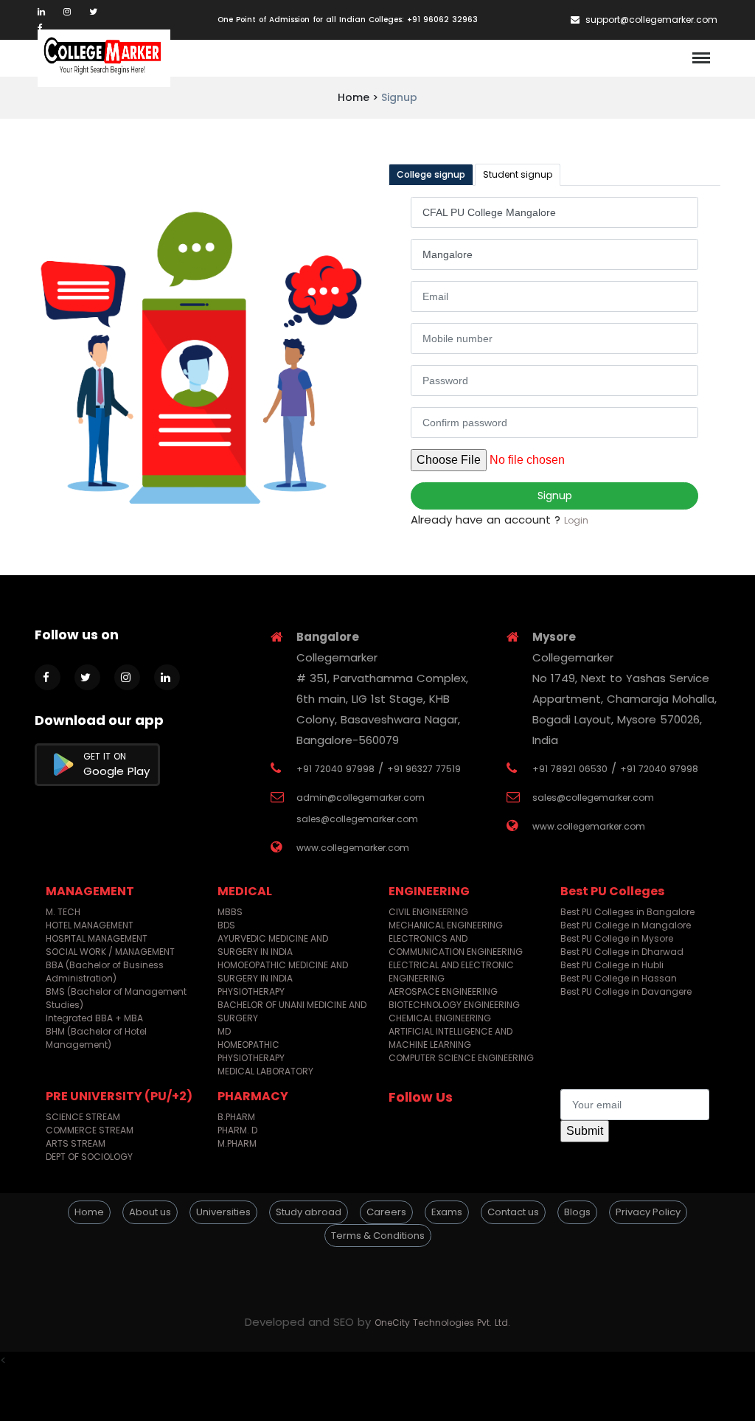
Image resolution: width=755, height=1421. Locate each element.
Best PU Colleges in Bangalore (627, 912)
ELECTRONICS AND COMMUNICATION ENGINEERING (456, 945)
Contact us (513, 1212)
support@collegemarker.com (650, 19)
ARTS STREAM (75, 1143)
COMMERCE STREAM (89, 1130)
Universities (223, 1212)
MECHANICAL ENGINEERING (446, 925)
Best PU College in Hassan (618, 978)
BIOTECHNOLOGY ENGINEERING (454, 1004)
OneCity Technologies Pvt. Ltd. (442, 1322)
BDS (226, 925)
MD (224, 1031)
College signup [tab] (431, 174)
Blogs (577, 1212)
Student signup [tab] (517, 174)
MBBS (230, 912)
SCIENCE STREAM (83, 1117)
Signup (554, 495)
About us (150, 1212)
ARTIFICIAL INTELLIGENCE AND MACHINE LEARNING (450, 1038)
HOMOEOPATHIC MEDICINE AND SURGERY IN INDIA (283, 971)
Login (576, 520)
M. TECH (63, 912)
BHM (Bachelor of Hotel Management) (96, 1038)
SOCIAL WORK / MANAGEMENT (110, 951)
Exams (446, 1212)
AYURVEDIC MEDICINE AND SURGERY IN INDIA (273, 945)
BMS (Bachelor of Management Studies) (116, 998)
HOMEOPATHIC (248, 1044)
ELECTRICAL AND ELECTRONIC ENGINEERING (451, 971)
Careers (386, 1212)
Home (89, 1212)
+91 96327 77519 (424, 768)
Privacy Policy (648, 1212)
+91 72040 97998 (335, 768)
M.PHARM (237, 1143)
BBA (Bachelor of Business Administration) (105, 971)
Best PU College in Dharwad (621, 951)
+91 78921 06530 (570, 768)
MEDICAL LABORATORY (265, 1071)
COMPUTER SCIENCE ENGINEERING (461, 1058)
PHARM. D (237, 1130)
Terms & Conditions (378, 1236)
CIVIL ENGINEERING (428, 912)
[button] (377, 1274)
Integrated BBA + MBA (94, 1018)
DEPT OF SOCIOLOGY (89, 1156)
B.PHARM (236, 1117)
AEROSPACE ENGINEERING (443, 991)
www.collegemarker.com (352, 847)
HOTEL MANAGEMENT (89, 925)
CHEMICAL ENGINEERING (440, 1018)
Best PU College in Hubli (612, 965)
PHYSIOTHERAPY (251, 991)
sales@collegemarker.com (357, 819)
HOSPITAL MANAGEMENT (96, 938)
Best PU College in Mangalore (625, 925)
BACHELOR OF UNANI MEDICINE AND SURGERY (292, 1011)
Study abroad (308, 1212)
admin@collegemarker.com (360, 797)
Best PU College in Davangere (626, 991)
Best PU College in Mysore (616, 938)
